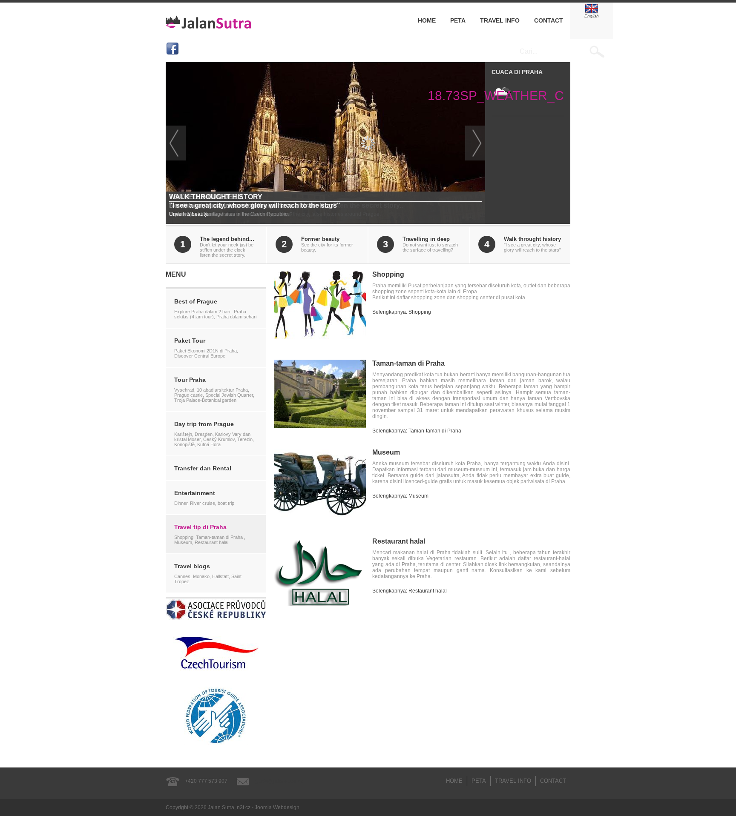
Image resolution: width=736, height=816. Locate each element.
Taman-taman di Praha (408, 363)
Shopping (388, 274)
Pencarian (601, 51)
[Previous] (176, 143)
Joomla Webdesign (277, 807)
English (591, 16)
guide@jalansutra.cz (279, 781)
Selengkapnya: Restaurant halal (409, 591)
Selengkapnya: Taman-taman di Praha (416, 431)
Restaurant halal (398, 541)
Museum (386, 452)
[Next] (475, 143)
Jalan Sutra (208, 22)
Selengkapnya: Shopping (401, 312)
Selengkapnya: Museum (400, 496)
